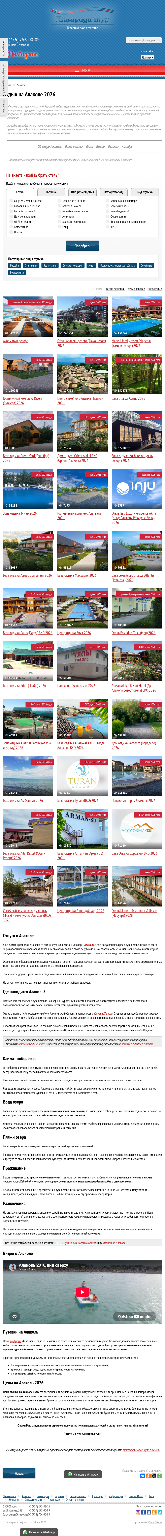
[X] (154, 1476)
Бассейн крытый (119, 206)
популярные (155, 288)
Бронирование (78, 1496)
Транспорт (97, 1496)
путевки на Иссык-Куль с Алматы (141, 1450)
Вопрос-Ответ (136, 1496)
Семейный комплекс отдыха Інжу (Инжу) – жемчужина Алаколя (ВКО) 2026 (27, 915)
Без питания (50, 265)
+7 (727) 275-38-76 (39, 1506)
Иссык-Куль (43, 1496)
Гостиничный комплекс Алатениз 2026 (79, 515)
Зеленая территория (74, 222)
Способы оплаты (33, 1499)
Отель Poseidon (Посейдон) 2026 (134, 632)
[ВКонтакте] (142, 1476)
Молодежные (17, 272)
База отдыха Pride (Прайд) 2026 (24, 685)
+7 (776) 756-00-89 (21, 39)
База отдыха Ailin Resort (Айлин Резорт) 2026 (24, 855)
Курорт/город (113, 192)
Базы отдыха (73, 146)
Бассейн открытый (24, 211)
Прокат (18, 232)
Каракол (59, 1496)
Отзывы (113, 146)
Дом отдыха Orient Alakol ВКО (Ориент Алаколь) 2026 (77, 458)
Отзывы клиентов (75, 1499)
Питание (51, 192)
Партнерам (54, 1499)
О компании (9, 1496)
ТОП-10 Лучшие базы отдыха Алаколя (76, 1243)
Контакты (14, 1499)
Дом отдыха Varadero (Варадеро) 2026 (134, 745)
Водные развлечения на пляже (128, 222)
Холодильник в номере (27, 206)
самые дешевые (115, 288)
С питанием (31, 265)
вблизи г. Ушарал (103, 1013)
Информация (116, 1496)
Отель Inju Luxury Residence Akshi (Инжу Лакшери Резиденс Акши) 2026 (134, 518)
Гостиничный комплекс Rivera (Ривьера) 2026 (22, 400)
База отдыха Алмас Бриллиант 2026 (27, 575)
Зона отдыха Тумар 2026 (20, 513)
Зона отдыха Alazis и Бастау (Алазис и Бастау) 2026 (27, 745)
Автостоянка (21, 227)
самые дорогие (136, 288)
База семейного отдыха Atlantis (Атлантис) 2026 (133, 577)
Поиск (159, 40)
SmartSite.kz (155, 1522)
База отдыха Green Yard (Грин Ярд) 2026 (26, 458)
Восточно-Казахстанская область (117, 265)
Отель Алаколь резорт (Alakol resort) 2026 (81, 343)
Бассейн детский (119, 211)
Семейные (146, 265)
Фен (112, 227)
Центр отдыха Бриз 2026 (74, 632)
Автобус (127, 146)
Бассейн (14, 265)
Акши (91, 265)
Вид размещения (82, 192)
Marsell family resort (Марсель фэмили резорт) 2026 (131, 343)
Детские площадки (25, 216)
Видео (100, 146)
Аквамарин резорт (15, 340)
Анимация (68, 216)
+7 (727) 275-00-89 (39, 1510)
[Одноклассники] (148, 1476)
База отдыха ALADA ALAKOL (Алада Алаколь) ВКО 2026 (81, 745)
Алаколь (26, 1496)
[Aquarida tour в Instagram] (20, 54)
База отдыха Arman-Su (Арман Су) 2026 (80, 855)
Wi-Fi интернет (22, 222)
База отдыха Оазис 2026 (128, 398)
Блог (151, 1496)
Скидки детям (118, 216)
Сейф (65, 227)
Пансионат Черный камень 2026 (134, 800)
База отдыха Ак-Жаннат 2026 (23, 800)
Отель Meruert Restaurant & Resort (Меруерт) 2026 (134, 913)
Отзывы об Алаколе (114, 1243)
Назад (19, 1473)
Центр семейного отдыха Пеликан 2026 (80, 400)
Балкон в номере (71, 206)
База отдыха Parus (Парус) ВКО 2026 (28, 632)
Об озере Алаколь (49, 146)
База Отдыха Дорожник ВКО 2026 (135, 853)
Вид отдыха (145, 192)
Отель (20, 192)
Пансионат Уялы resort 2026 (76, 685)
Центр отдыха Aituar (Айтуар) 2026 (80, 910)
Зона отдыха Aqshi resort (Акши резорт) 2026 (132, 458)
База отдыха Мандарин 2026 (77, 575)
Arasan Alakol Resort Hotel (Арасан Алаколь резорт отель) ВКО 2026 (134, 688)
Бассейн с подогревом (75, 211)
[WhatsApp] (159, 1476)
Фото (89, 146)
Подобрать (82, 245)
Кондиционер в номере (123, 201)
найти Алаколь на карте (31, 1044)
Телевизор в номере (73, 201)
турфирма (15, 1341)
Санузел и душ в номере (28, 201)
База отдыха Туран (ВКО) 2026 (78, 800)
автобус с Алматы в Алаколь (137, 1044)
